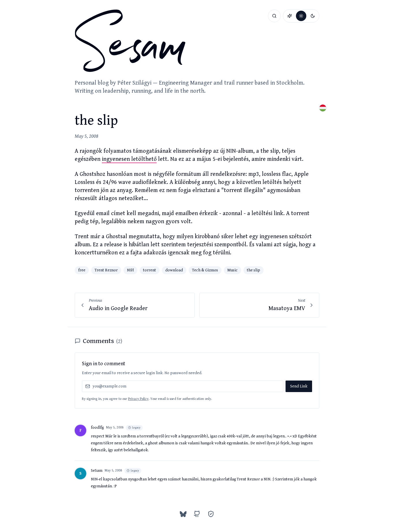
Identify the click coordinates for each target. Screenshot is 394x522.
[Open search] (274, 16)
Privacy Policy (138, 399)
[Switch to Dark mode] (312, 16)
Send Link (298, 386)
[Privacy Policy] (210, 513)
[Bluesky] (183, 513)
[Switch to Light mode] (301, 16)
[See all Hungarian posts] (322, 108)
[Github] (197, 513)
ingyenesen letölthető (129, 159)
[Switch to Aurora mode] (289, 16)
